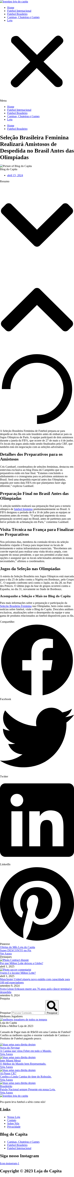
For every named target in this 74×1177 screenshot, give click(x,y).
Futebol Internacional (19, 10)
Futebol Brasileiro (17, 14)
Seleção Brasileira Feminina (16, 606)
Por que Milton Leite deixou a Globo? (21, 963)
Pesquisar (5, 1012)
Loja (9, 20)
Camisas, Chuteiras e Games (23, 17)
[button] (37, 63)
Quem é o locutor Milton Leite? (18, 972)
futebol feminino (23, 509)
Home (10, 7)
